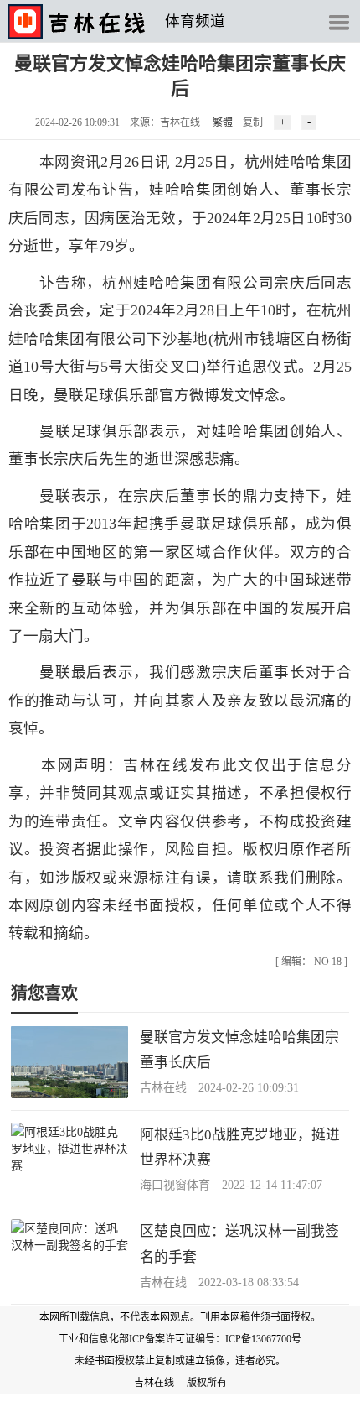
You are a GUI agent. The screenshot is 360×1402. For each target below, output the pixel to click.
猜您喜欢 (44, 993)
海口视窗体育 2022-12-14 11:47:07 (231, 1185)
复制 (253, 122)
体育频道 (195, 21)
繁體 (223, 122)
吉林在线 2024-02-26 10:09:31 (219, 1087)
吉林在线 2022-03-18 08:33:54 (219, 1282)
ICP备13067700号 (263, 1339)
